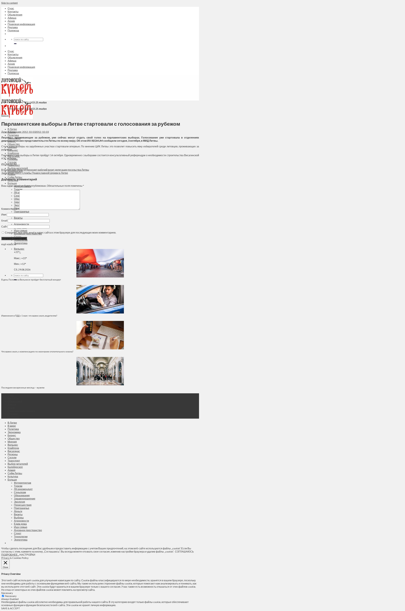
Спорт (17, 533)
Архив (11, 20)
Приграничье (21, 211)
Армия (11, 470)
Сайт (4, 226)
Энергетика (20, 243)
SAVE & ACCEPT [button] (10, 608)
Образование (22, 495)
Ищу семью (20, 230)
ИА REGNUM (9, 164)
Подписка (13, 30)
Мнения (12, 441)
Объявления (15, 14)
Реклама (13, 27)
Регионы (13, 454)
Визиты (18, 217)
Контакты (13, 11)
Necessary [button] (7, 592)
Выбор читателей (18, 463)
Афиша (12, 17)
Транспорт (14, 460)
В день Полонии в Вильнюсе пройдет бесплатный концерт (31, 279)
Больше (12, 183)
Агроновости (21, 224)
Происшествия (22, 504)
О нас (11, 8)
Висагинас (14, 451)
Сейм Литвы (15, 177)
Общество (14, 144)
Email (4, 220)
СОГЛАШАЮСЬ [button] (184, 551)
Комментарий (10, 208)
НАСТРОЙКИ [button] (27, 554)
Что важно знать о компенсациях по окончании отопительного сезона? (37, 351)
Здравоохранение (24, 498)
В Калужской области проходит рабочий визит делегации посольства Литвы (45, 169)
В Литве (12, 129)
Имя (3, 214)
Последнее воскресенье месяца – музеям (23, 387)
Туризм (18, 189)
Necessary (10, 595)
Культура (13, 476)
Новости (5, 116)
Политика (13, 135)
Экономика (14, 432)
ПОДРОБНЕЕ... (10, 554)
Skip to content (9, 2)
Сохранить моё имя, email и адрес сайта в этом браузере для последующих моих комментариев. (60, 232)
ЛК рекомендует (23, 489)
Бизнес (12, 435)
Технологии (21, 536)
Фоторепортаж (22, 482)
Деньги (18, 511)
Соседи (12, 162)
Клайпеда (13, 153)
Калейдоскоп (15, 466)
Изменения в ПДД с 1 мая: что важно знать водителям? (29, 315)
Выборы (19, 517)
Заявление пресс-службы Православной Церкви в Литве (34, 172)
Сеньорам (20, 492)
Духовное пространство (28, 530)
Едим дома (20, 523)
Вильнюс (13, 150)
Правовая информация (21, 24)
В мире (12, 425)
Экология (19, 501)
